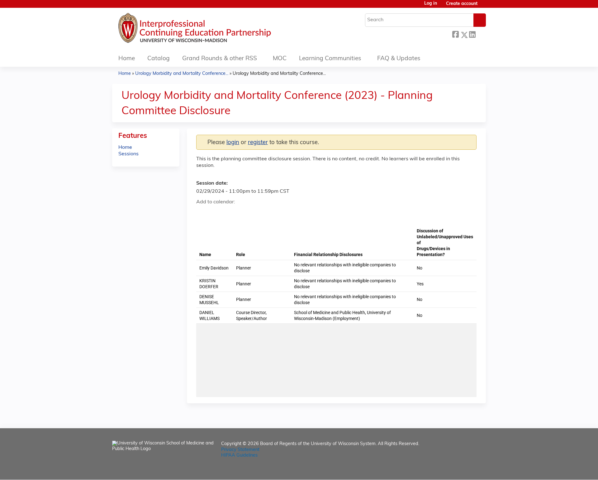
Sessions (128, 154)
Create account (461, 4)
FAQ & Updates (398, 59)
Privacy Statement (240, 450)
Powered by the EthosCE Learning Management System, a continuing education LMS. (464, 469)
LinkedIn (472, 34)
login (232, 143)
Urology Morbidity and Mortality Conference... (181, 73)
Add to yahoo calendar (216, 213)
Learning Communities (330, 59)
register (258, 143)
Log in (430, 4)
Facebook (455, 34)
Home (126, 59)
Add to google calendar (202, 213)
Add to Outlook (245, 213)
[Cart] (484, 6)
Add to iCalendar (230, 213)
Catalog (158, 59)
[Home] (213, 29)
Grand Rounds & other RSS (219, 59)
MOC (280, 59)
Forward (480, 34)
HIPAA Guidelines (239, 455)
